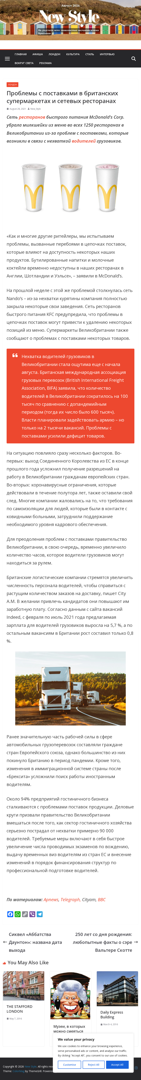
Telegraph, (71, 899)
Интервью (107, 54)
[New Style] (70, 4)
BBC (102, 899)
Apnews (51, 899)
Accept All (117, 1064)
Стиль (89, 54)
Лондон (54, 54)
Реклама (45, 63)
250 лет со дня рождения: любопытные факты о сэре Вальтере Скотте (102, 942)
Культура (72, 54)
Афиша (37, 54)
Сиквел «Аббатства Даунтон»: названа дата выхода (35, 942)
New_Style (35, 108)
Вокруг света (24, 63)
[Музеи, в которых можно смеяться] (70, 975)
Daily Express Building (111, 1014)
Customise (69, 1064)
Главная (21, 54)
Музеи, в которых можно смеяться (69, 1029)
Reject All (93, 1064)
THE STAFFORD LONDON (19, 1009)
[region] (93, 1053)
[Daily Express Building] (117, 975)
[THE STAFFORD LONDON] (23, 975)
